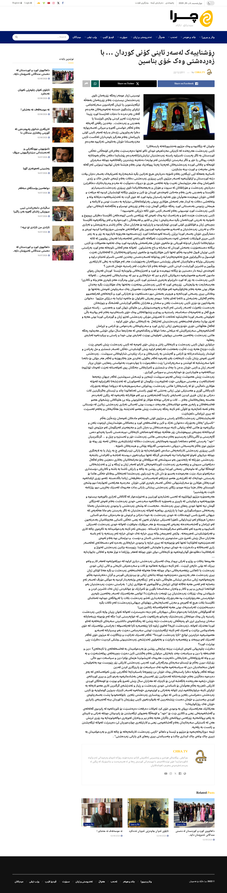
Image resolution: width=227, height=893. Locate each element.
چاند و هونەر (189, 37)
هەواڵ (161, 37)
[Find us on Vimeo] (44, 3)
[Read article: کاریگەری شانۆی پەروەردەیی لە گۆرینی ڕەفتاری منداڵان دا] (63, 135)
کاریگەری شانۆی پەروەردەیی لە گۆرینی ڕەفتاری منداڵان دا (32, 131)
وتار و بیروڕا (208, 37)
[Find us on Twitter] (58, 3)
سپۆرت (123, 37)
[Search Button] (15, 37)
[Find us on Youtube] (49, 3)
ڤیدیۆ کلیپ (108, 37)
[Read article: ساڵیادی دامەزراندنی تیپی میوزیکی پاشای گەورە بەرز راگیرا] (63, 213)
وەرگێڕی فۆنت (141, 3)
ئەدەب (173, 37)
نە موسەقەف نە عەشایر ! (109, 831)
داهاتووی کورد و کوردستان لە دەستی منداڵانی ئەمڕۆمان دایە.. (195, 833)
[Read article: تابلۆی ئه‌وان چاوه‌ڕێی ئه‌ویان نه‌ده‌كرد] (148, 812)
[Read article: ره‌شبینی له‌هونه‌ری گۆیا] (63, 174)
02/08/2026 (208, 840)
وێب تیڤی (92, 37)
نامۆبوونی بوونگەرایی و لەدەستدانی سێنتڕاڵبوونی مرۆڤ (31, 150)
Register (16, 3)
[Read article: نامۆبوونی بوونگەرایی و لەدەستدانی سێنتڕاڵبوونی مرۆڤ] (63, 154)
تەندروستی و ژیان (142, 37)
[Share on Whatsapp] (95, 83)
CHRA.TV (200, 73)
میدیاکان (77, 37)
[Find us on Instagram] (53, 3)
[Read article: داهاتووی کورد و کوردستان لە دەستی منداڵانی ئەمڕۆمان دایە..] (194, 812)
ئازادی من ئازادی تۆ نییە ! (35, 227)
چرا (205, 881)
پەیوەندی (169, 3)
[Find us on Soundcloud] (38, 3)
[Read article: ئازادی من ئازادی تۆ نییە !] (63, 233)
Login (27, 3)
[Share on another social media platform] (86, 83)
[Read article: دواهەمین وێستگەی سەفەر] (63, 194)
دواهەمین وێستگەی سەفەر (34, 188)
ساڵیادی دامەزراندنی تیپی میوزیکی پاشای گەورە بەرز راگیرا (31, 209)
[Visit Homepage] (192, 18)
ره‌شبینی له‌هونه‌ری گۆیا (36, 168)
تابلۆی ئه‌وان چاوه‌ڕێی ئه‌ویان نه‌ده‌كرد (148, 831)
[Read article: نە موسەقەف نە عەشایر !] (102, 812)
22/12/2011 (179, 73)
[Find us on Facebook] (62, 3)
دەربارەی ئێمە (157, 3)
